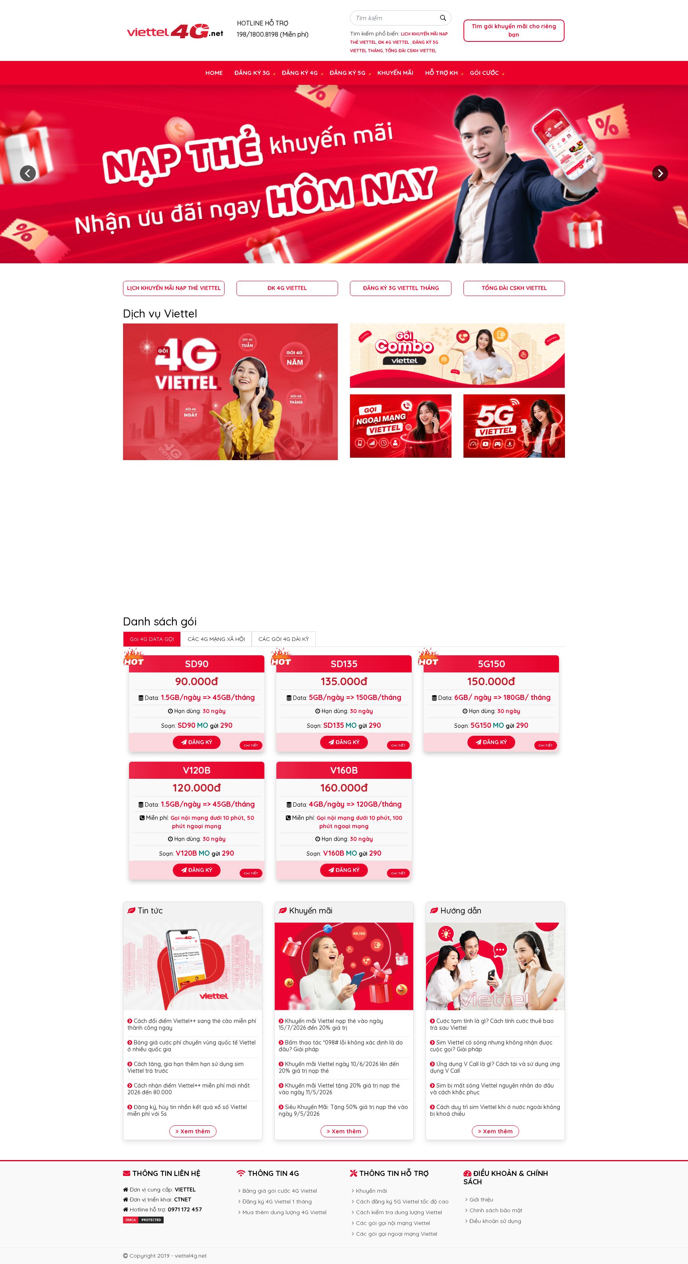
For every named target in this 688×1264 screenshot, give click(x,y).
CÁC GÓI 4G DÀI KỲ (283, 639)
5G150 (491, 664)
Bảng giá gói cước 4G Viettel (279, 1190)
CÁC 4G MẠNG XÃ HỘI (216, 639)
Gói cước (484, 72)
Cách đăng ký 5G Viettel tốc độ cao (402, 1201)
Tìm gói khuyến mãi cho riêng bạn (514, 30)
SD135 (344, 664)
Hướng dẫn (460, 910)
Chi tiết (251, 745)
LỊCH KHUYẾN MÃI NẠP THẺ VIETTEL (174, 288)
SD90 (197, 664)
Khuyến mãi (395, 72)
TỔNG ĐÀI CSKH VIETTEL (410, 50)
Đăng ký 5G (348, 72)
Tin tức (150, 910)
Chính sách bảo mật (495, 1210)
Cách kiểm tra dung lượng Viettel (399, 1212)
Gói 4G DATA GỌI (152, 639)
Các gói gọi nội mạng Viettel (393, 1223)
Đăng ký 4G (300, 72)
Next (660, 173)
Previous (28, 173)
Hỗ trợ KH (441, 72)
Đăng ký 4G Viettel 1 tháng (277, 1201)
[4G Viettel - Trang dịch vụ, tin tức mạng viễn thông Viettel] (174, 30)
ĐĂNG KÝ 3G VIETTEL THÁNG (401, 288)
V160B (344, 770)
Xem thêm (194, 1131)
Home (214, 72)
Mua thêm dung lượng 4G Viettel (284, 1212)
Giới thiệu (481, 1199)
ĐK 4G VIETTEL (394, 42)
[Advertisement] (344, 539)
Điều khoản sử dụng (495, 1221)
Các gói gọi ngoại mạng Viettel (396, 1233)
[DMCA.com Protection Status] (143, 1219)
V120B (197, 770)
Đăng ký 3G (252, 72)
